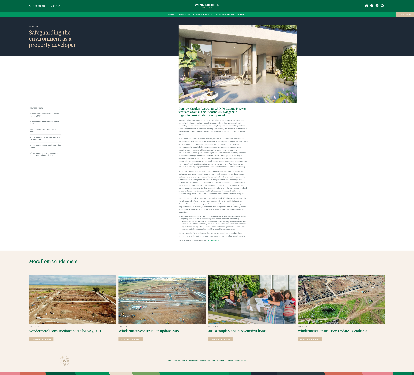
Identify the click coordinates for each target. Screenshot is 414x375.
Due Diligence (240, 361)
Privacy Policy (174, 361)
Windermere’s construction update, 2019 (45, 123)
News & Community (225, 14)
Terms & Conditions (190, 361)
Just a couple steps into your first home (44, 131)
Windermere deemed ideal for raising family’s (45, 146)
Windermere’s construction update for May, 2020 (44, 115)
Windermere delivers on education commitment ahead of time (44, 154)
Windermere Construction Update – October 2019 (45, 138)
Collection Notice (225, 361)
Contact (241, 14)
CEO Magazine (213, 240)
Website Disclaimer (207, 361)
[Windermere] (206, 5)
